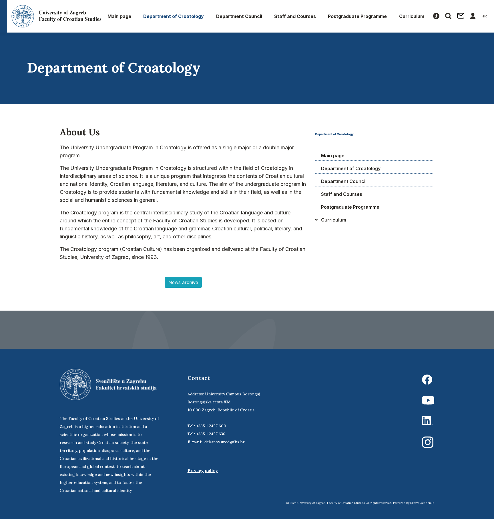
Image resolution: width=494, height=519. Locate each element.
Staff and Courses (295, 16)
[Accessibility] (436, 16)
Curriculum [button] (411, 16)
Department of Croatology (173, 16)
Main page (119, 16)
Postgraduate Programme (357, 16)
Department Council (239, 16)
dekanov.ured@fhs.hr (224, 441)
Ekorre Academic (422, 503)
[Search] (448, 16)
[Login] (473, 16)
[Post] (461, 16)
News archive (183, 282)
